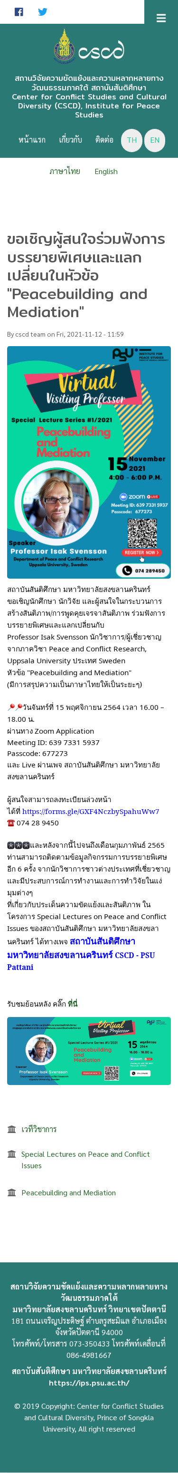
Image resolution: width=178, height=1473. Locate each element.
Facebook (19, 12)
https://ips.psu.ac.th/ (89, 1382)
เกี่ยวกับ (70, 140)
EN (154, 140)
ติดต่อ (104, 140)
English (106, 171)
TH (132, 140)
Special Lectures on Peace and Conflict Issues (85, 1159)
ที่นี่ (72, 1003)
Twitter (43, 12)
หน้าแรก (32, 140)
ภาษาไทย (64, 171)
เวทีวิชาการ (39, 1129)
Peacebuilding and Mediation (68, 1192)
